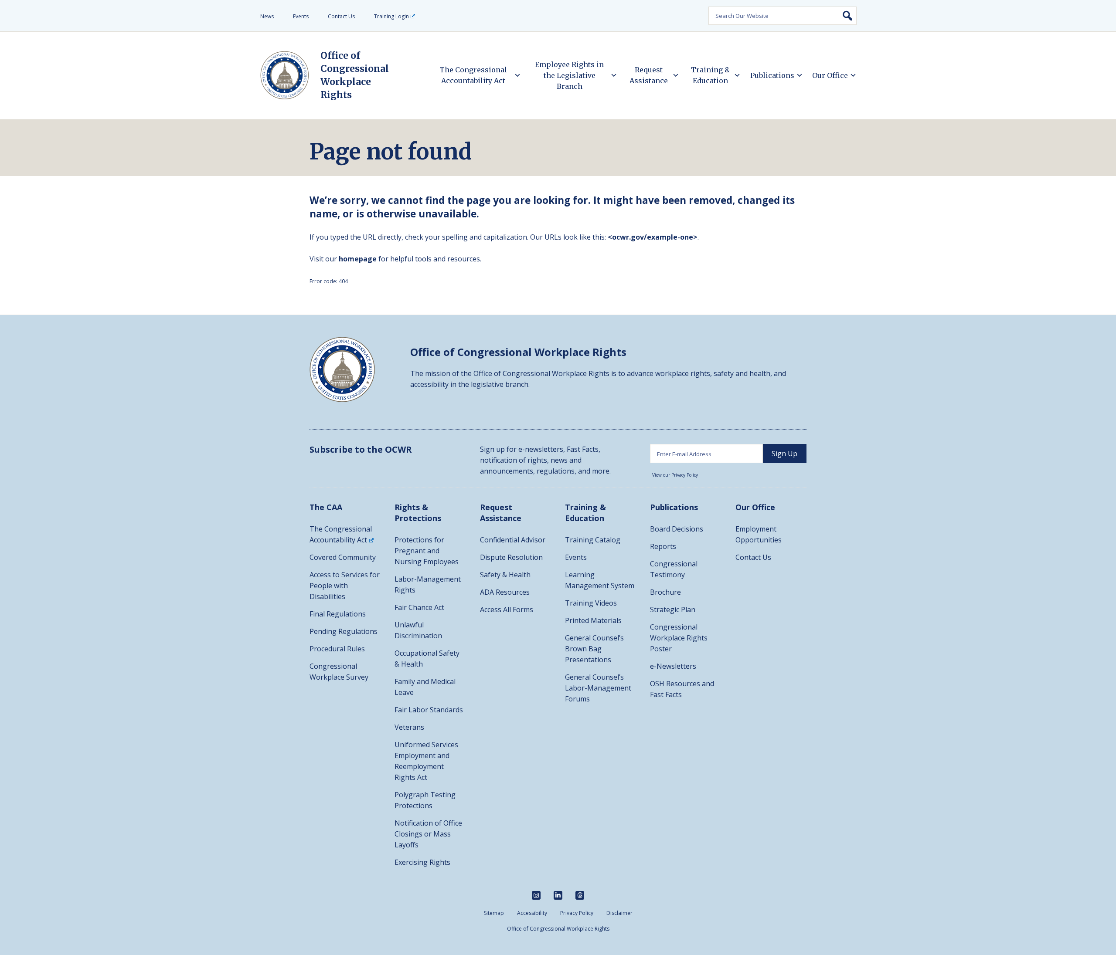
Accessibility (532, 913)
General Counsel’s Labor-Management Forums (598, 688)
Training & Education (710, 75)
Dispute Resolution (511, 557)
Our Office (830, 75)
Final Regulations (338, 614)
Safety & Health (505, 574)
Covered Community (343, 557)
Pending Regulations (344, 631)
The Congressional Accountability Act (473, 75)
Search (847, 15)
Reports (663, 546)
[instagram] (536, 895)
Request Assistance (648, 75)
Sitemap (494, 913)
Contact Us (341, 16)
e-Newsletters (673, 666)
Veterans (409, 727)
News (267, 16)
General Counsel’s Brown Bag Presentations (594, 648)
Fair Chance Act (419, 607)
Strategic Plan (672, 609)
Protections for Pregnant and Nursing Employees (427, 550)
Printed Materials (593, 620)
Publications (772, 75)
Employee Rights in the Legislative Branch (569, 75)
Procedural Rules (337, 649)
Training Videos (591, 603)
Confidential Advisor (512, 540)
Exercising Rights (422, 862)
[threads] (579, 895)
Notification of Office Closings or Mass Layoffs (428, 834)
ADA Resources (505, 592)
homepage (358, 259)
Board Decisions (676, 529)
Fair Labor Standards (429, 710)
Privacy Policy (576, 913)
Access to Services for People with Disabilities (345, 585)
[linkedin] (558, 895)
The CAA (326, 507)
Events (301, 16)
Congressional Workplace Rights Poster (679, 638)
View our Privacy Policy (675, 475)
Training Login (391, 16)
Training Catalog (592, 540)
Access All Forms (506, 609)
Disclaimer (619, 913)
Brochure (665, 592)
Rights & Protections (418, 512)
